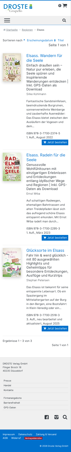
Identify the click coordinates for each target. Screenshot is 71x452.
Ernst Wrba (33, 193)
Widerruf (16, 438)
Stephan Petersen (38, 280)
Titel (60, 40)
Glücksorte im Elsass (45, 250)
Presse (7, 380)
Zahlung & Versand (46, 434)
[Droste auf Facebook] (46, 417)
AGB (5, 438)
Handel (7, 385)
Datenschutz (25, 434)
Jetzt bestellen (57, 142)
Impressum (9, 434)
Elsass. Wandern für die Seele (44, 58)
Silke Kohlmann (36, 94)
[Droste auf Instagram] (56, 417)
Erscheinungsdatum (39, 40)
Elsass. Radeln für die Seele (45, 157)
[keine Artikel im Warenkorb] (64, 5)
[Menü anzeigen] (7, 20)
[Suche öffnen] (64, 20)
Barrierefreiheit (12, 402)
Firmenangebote (12, 398)
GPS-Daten (10, 407)
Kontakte (8, 390)
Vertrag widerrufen (33, 438)
